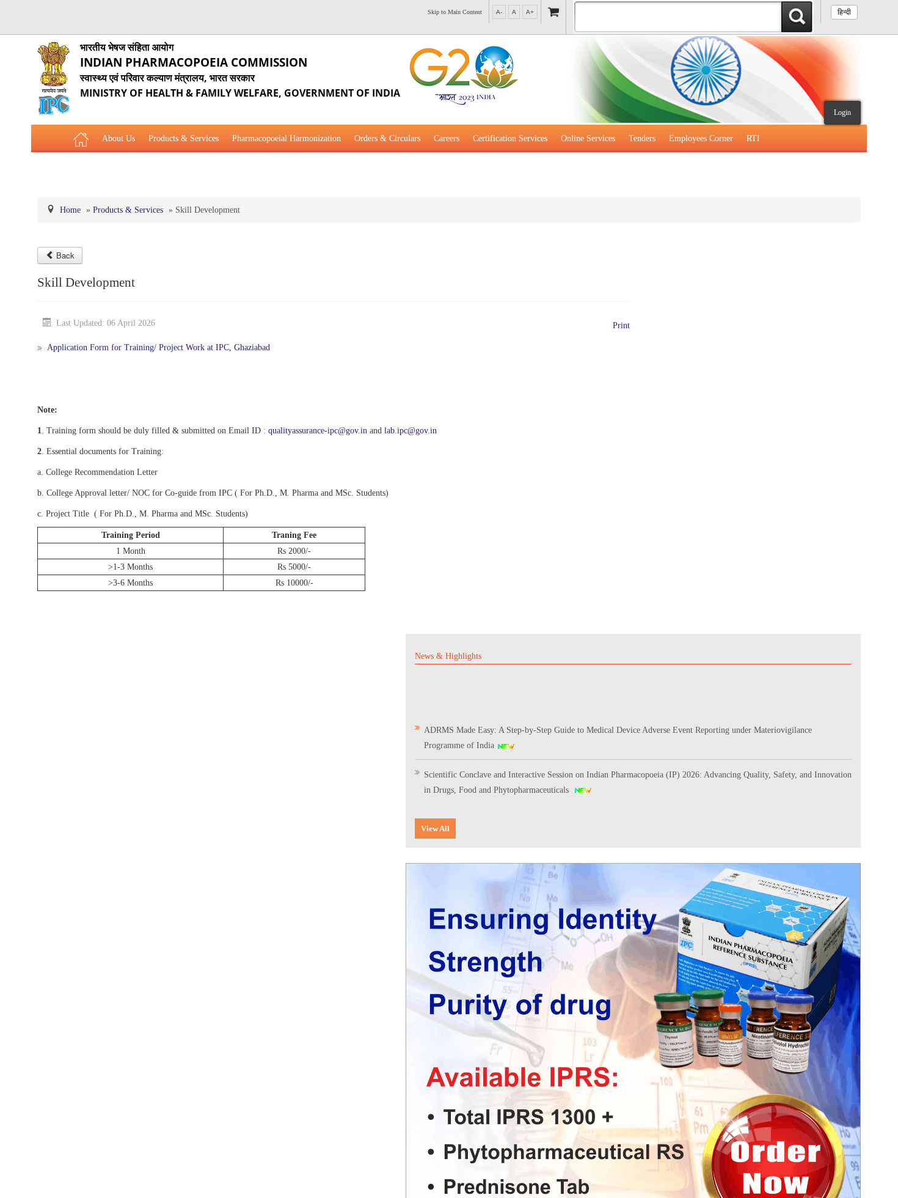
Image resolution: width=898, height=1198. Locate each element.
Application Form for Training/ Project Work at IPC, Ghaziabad (158, 347)
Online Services (588, 138)
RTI (753, 138)
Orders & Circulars (387, 138)
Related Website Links (111, 169)
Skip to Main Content (455, 12)
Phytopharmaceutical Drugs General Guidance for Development (274, 169)
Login (842, 112)
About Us (118, 138)
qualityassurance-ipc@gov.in (317, 430)
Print (621, 325)
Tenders (642, 138)
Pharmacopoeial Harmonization (286, 138)
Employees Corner (701, 138)
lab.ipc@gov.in (410, 430)
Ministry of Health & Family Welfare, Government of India (240, 70)
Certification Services (510, 138)
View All (435, 828)
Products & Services (183, 138)
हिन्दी (844, 12)
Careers (446, 138)
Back (65, 255)
